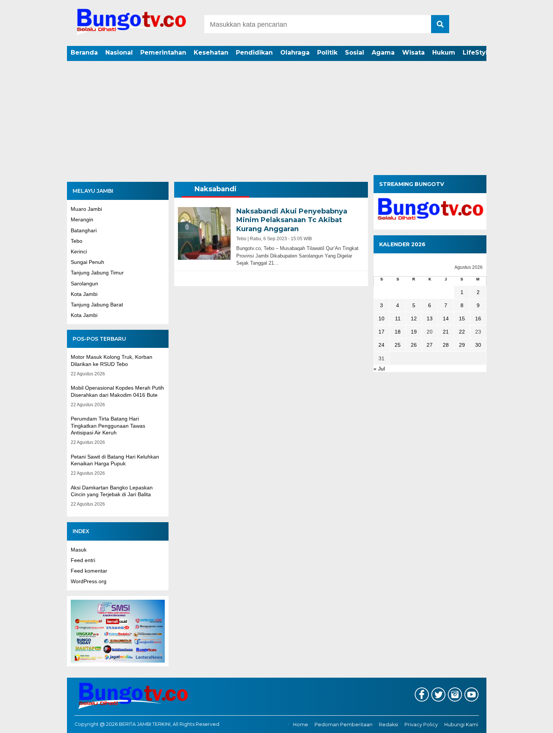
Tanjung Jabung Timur (97, 273)
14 (446, 318)
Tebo (76, 241)
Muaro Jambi (86, 209)
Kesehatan (211, 52)
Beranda (84, 52)
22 (462, 332)
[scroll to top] (528, 722)
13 (430, 318)
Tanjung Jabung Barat (97, 305)
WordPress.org (88, 581)
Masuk (79, 550)
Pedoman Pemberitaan (343, 724)
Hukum (443, 52)
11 (398, 318)
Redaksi (388, 724)
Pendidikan (254, 52)
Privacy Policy (421, 724)
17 (381, 332)
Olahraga (295, 52)
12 (414, 318)
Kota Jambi (84, 294)
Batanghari (84, 230)
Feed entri (83, 560)
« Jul (379, 369)
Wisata (413, 52)
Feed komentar (89, 571)
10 (381, 318)
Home (300, 724)
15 (462, 318)
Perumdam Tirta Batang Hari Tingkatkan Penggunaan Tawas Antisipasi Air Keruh (108, 425)
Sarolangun (84, 283)
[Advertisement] (276, 118)
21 (446, 332)
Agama (383, 52)
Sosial (354, 52)
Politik (327, 52)
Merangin (82, 219)
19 (414, 332)
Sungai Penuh (87, 262)
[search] (440, 24)
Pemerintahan (163, 52)
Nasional (119, 52)
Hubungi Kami (461, 724)
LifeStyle (477, 52)
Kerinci (79, 251)
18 (398, 332)
